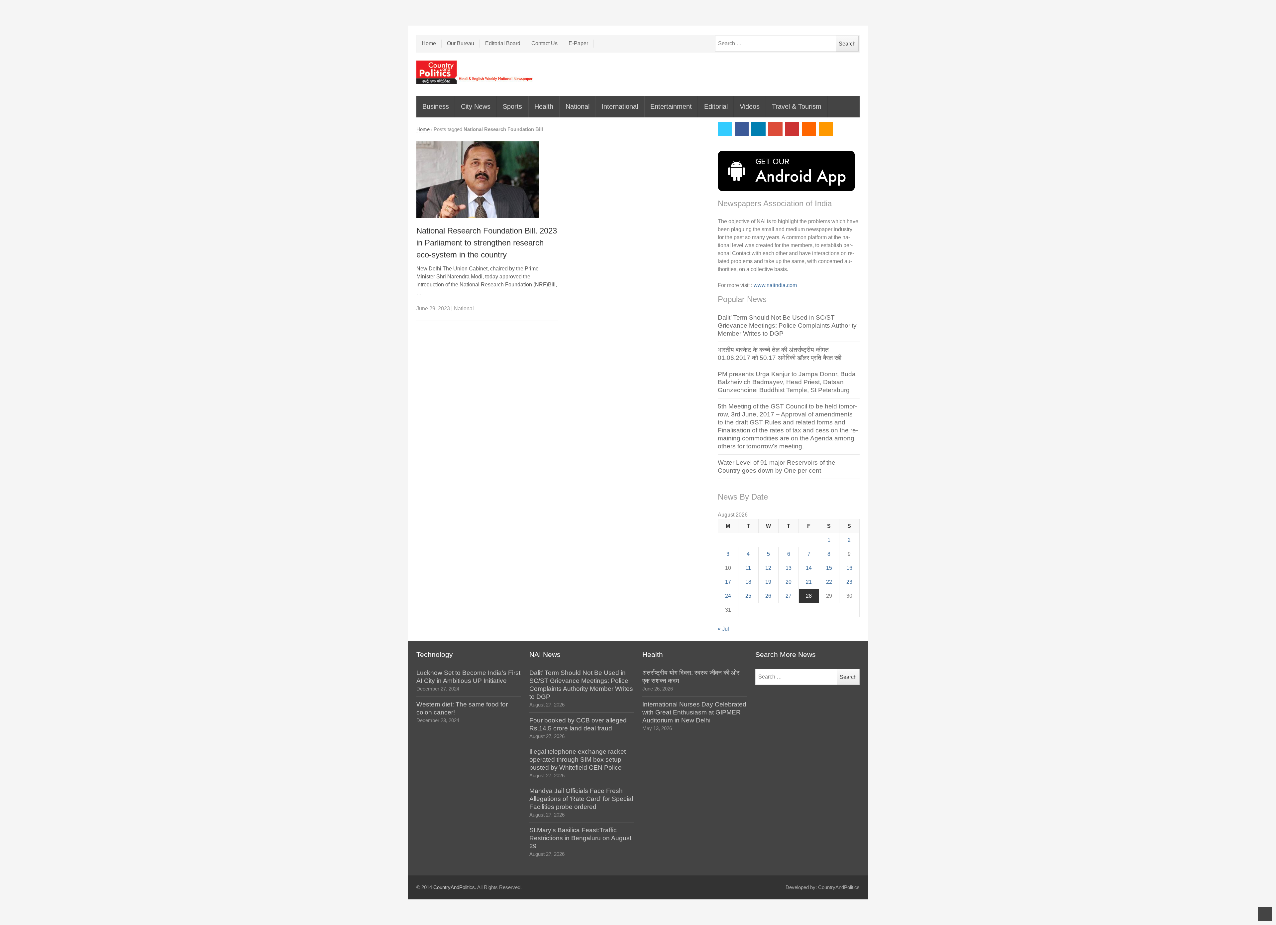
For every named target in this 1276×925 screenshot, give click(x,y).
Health (543, 106)
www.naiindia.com (775, 285)
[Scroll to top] (1265, 914)
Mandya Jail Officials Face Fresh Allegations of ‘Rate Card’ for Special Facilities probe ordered (581, 798)
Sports (512, 106)
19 (768, 582)
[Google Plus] (775, 129)
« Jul (723, 629)
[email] (809, 129)
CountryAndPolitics (454, 887)
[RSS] (826, 129)
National (577, 106)
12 (768, 568)
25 (748, 596)
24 (728, 596)
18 (748, 582)
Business (435, 106)
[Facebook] (742, 129)
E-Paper (578, 43)
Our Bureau (460, 43)
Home (429, 43)
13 (789, 568)
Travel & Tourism (796, 106)
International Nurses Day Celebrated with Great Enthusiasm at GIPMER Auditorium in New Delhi (694, 712)
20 (789, 582)
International (619, 106)
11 (748, 568)
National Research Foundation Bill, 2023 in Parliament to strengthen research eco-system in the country (486, 242)
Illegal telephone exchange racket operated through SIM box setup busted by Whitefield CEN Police (577, 759)
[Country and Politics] (475, 72)
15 (829, 568)
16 (849, 568)
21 (809, 582)
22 (829, 582)
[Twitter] (725, 129)
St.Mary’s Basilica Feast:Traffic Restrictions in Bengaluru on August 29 (580, 838)
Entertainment (671, 106)
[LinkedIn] (758, 129)
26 (768, 596)
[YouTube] (792, 129)
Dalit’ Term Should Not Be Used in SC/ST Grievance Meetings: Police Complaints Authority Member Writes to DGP (787, 325)
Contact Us (544, 43)
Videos (750, 106)
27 (789, 596)
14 (809, 568)
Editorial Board (502, 43)
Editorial (716, 106)
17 (728, 582)
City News (475, 106)
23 (849, 582)
